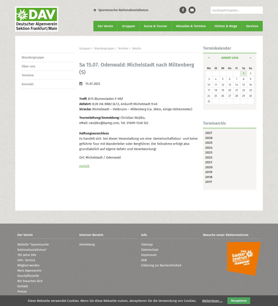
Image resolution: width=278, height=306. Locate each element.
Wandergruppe (33, 57)
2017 (208, 182)
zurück (84, 166)
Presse (22, 291)
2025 (208, 143)
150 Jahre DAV (26, 255)
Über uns (28, 66)
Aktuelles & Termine (191, 26)
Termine (28, 75)
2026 (208, 138)
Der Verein (105, 26)
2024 (208, 148)
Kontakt (28, 84)
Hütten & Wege (226, 26)
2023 (208, 152)
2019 (208, 172)
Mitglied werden (28, 265)
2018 (208, 177)
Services (252, 26)
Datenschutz (149, 250)
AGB (144, 260)
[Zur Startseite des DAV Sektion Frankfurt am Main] (36, 30)
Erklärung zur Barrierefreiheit (161, 265)
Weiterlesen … (212, 301)
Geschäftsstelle (28, 276)
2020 (209, 167)
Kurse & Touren (155, 26)
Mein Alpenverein (29, 271)
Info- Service (26, 260)
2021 (208, 162)
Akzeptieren (239, 300)
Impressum (149, 255)
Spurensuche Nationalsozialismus (123, 10)
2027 (208, 133)
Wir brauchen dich (30, 281)
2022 (208, 157)
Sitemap (147, 244)
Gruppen (128, 26)
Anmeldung (87, 244)
